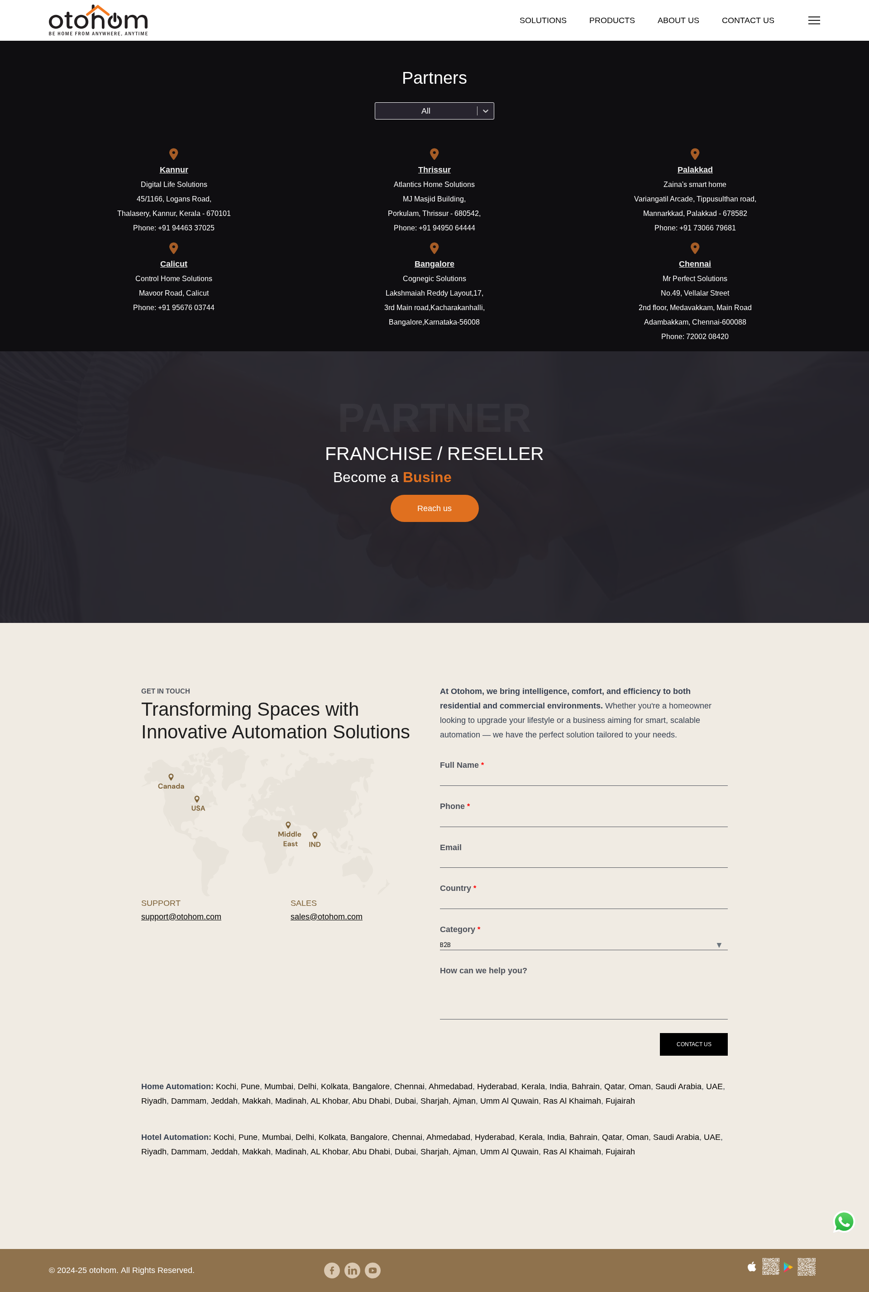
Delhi (307, 1086)
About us (678, 20)
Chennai (409, 1086)
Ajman (464, 1100)
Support (161, 903)
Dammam (188, 1100)
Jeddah (224, 1100)
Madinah (290, 1100)
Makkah (256, 1100)
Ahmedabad (451, 1086)
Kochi (226, 1086)
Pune (250, 1086)
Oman (640, 1086)
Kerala (533, 1086)
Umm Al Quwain (509, 1100)
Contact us (748, 20)
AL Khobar (329, 1100)
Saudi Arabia (678, 1086)
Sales (304, 903)
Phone (455, 806)
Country (458, 888)
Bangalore (371, 1086)
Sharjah (434, 1100)
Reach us (434, 508)
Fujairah (620, 1100)
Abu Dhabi (371, 1100)
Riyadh (154, 1100)
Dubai (405, 1100)
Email (451, 847)
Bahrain (586, 1086)
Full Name (462, 765)
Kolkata (334, 1086)
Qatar (614, 1086)
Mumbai (278, 1086)
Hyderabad (497, 1086)
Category (460, 929)
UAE (714, 1086)
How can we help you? (483, 970)
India (558, 1086)
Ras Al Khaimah (572, 1100)
